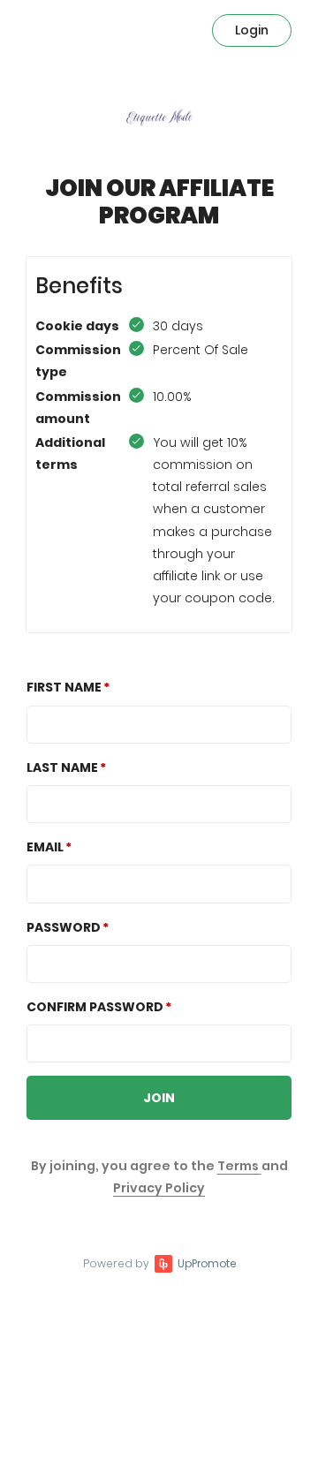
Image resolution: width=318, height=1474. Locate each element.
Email (45, 847)
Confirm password (94, 1007)
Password (63, 927)
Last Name (62, 767)
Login (252, 30)
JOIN (159, 1098)
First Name (64, 687)
